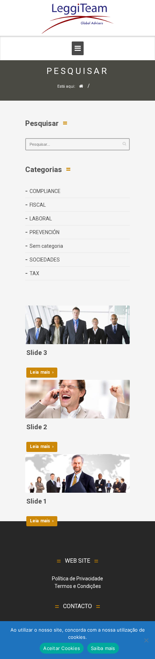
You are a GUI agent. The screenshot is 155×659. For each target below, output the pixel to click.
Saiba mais (103, 648)
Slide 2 (36, 427)
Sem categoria (46, 246)
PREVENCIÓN (44, 232)
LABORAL (41, 218)
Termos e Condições (77, 586)
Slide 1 (36, 501)
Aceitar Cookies (61, 648)
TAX (34, 273)
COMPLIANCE (45, 191)
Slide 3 (36, 352)
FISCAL (38, 205)
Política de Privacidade (77, 578)
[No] (146, 640)
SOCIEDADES (45, 260)
